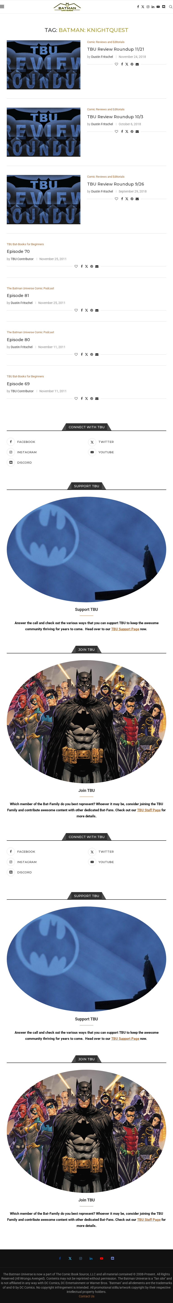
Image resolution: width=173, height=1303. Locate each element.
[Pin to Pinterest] (132, 64)
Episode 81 (18, 295)
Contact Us (86, 1296)
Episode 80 (18, 339)
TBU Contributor (22, 259)
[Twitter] (142, 6)
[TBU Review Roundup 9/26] (43, 199)
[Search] (170, 6)
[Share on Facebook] (122, 64)
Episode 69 (18, 383)
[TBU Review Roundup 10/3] (43, 132)
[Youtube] (158, 6)
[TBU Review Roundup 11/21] (43, 64)
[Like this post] (116, 64)
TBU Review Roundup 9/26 (115, 184)
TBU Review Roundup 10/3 (115, 116)
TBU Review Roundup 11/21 (115, 49)
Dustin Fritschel (102, 57)
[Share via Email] (137, 64)
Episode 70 (18, 251)
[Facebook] (138, 6)
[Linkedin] (153, 6)
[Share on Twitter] (126, 64)
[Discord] (163, 6)
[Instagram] (148, 6)
